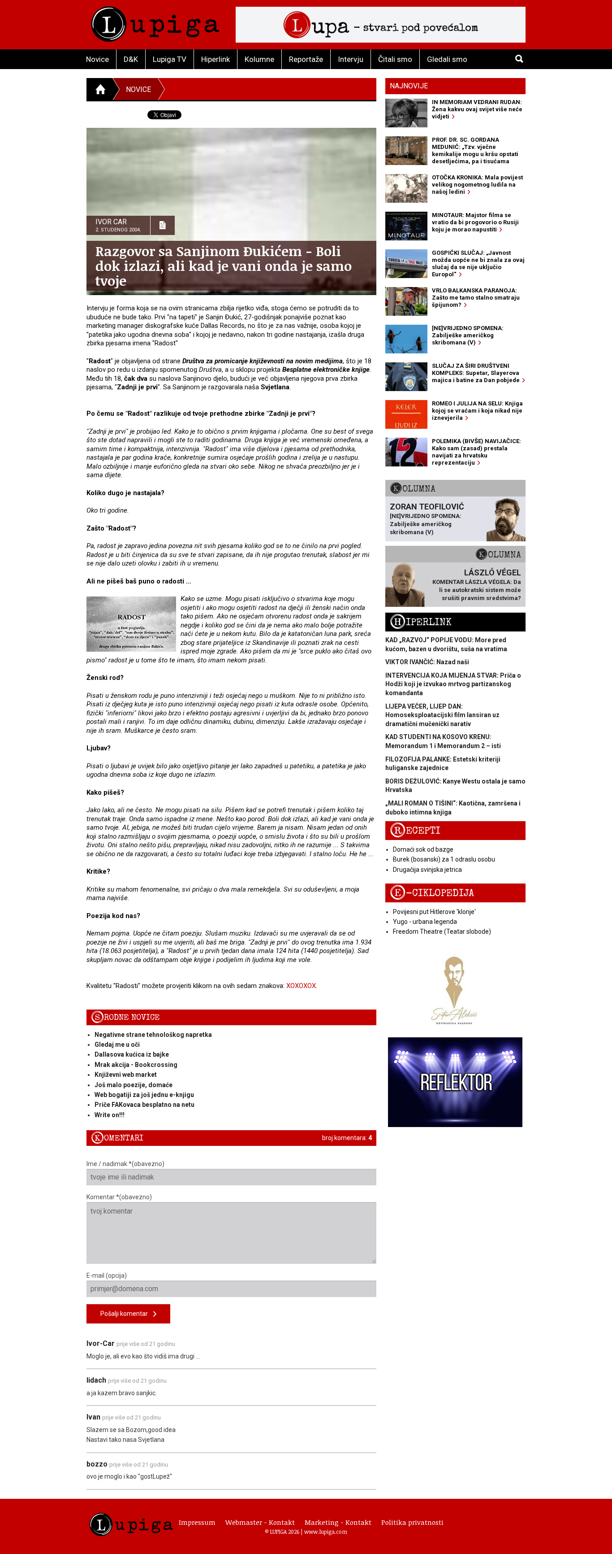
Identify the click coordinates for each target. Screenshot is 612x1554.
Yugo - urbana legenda (425, 921)
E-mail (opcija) (106, 1275)
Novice (97, 59)
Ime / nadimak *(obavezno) (125, 1163)
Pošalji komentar (126, 1313)
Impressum (197, 1522)
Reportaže (306, 59)
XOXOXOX (301, 986)
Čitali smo (395, 59)
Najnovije (409, 86)
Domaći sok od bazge (423, 849)
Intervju (350, 59)
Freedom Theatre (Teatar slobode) (442, 931)
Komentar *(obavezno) (119, 1197)
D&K (131, 59)
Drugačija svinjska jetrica (427, 869)
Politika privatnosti (412, 1522)
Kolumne (259, 59)
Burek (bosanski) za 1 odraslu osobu (444, 859)
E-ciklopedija (432, 893)
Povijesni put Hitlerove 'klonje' (434, 911)
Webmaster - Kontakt (260, 1522)
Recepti (415, 831)
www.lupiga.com (325, 1531)
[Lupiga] (155, 21)
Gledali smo (447, 59)
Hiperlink (215, 59)
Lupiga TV (169, 59)
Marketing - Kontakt (338, 1522)
